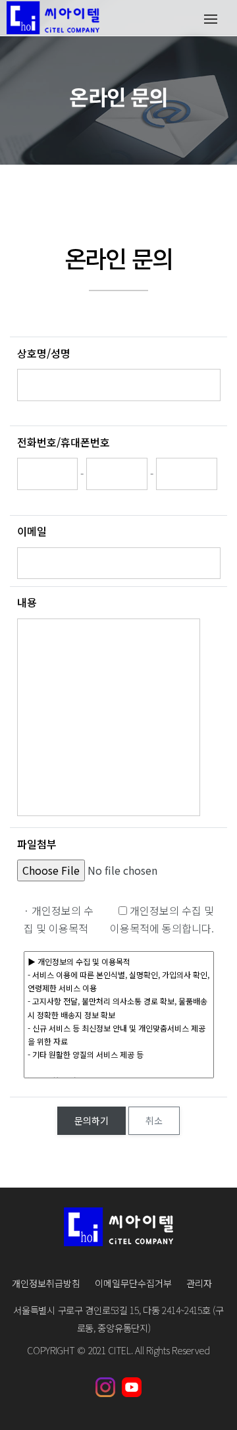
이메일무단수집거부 (133, 1283)
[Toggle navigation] (210, 18)
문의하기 (91, 1120)
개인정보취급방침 (46, 1283)
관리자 (199, 1283)
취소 (154, 1120)
